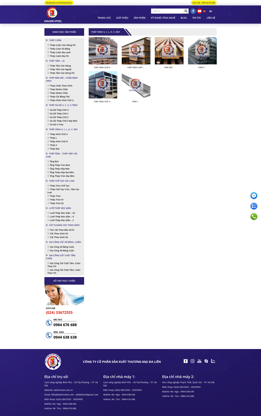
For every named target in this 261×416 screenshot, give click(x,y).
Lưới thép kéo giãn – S (62, 220)
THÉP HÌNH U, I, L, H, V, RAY (63, 129)
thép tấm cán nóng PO (62, 73)
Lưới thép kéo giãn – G (62, 216)
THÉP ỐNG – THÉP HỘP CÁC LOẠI (62, 155)
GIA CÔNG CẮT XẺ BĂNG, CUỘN (65, 242)
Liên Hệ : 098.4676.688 (203, 2)
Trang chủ (104, 17)
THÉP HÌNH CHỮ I (135, 67)
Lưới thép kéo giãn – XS (62, 212)
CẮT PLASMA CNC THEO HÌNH (64, 225)
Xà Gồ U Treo (56, 124)
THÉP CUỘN (55, 40)
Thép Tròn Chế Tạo (59, 185)
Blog (184, 17)
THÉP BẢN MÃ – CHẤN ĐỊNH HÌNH (62, 79)
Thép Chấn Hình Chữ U (62, 100)
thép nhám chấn (59, 89)
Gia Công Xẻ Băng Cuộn (62, 246)
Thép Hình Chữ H (59, 141)
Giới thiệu (122, 17)
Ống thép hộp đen (60, 168)
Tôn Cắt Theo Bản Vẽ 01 (62, 229)
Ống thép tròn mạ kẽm (62, 176)
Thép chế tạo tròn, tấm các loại (63, 191)
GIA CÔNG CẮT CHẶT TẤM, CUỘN (61, 257)
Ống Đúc (54, 161)
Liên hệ (211, 17)
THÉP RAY (168, 67)
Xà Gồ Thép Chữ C (59, 113)
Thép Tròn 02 (57, 203)
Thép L (53, 137)
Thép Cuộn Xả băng (60, 48)
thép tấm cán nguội (60, 69)
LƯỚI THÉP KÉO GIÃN (60, 208)
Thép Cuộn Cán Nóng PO (63, 45)
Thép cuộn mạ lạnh (60, 52)
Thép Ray (55, 148)
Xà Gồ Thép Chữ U (59, 109)
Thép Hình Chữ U (59, 134)
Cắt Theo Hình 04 (59, 237)
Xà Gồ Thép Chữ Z (59, 117)
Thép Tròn (55, 196)
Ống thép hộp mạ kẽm (62, 172)
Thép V (53, 145)
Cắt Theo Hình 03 (59, 233)
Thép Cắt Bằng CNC (60, 96)
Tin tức (196, 17)
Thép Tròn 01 (57, 199)
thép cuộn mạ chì (59, 56)
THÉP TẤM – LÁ (56, 60)
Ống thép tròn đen (60, 165)
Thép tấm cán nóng (60, 65)
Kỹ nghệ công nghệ (163, 17)
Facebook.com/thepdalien (59, 2)
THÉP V (201, 67)
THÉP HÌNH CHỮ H (102, 67)
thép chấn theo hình (61, 85)
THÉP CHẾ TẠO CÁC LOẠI (61, 180)
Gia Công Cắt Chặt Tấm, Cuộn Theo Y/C (63, 265)
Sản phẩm (139, 17)
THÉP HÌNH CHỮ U (102, 101)
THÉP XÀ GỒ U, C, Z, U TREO (63, 105)
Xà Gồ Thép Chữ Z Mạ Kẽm (63, 120)
